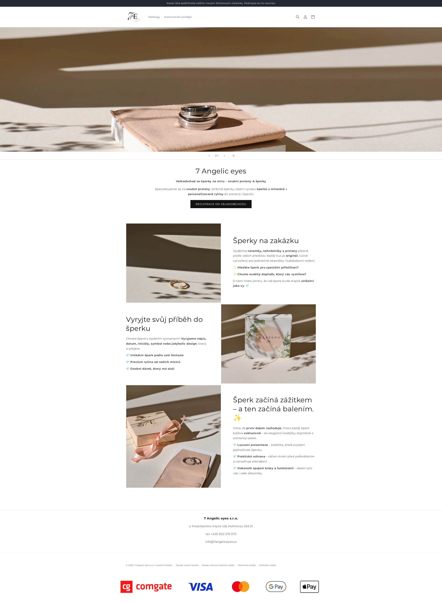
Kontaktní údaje (267, 565)
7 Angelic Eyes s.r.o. (144, 565)
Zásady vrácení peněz (187, 565)
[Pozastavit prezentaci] (233, 155)
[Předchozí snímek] (209, 155)
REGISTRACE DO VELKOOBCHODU (221, 204)
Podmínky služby (247, 565)
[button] (297, 17)
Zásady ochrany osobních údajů (218, 565)
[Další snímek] (224, 155)
